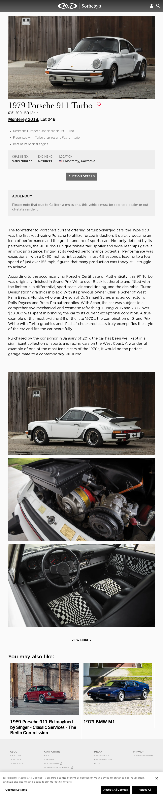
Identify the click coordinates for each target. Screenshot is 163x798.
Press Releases (103, 759)
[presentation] (11, 699)
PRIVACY (138, 751)
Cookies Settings (143, 755)
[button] (151, 6)
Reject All (145, 789)
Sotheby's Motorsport (57, 767)
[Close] (156, 778)
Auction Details (81, 176)
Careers (49, 759)
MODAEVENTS (52, 763)
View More (81, 640)
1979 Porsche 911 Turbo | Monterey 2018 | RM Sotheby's (79, 6)
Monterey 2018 (23, 119)
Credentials (101, 755)
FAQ (46, 755)
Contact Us (16, 763)
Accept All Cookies (115, 789)
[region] (81, 785)
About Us (15, 755)
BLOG (97, 763)
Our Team (15, 759)
